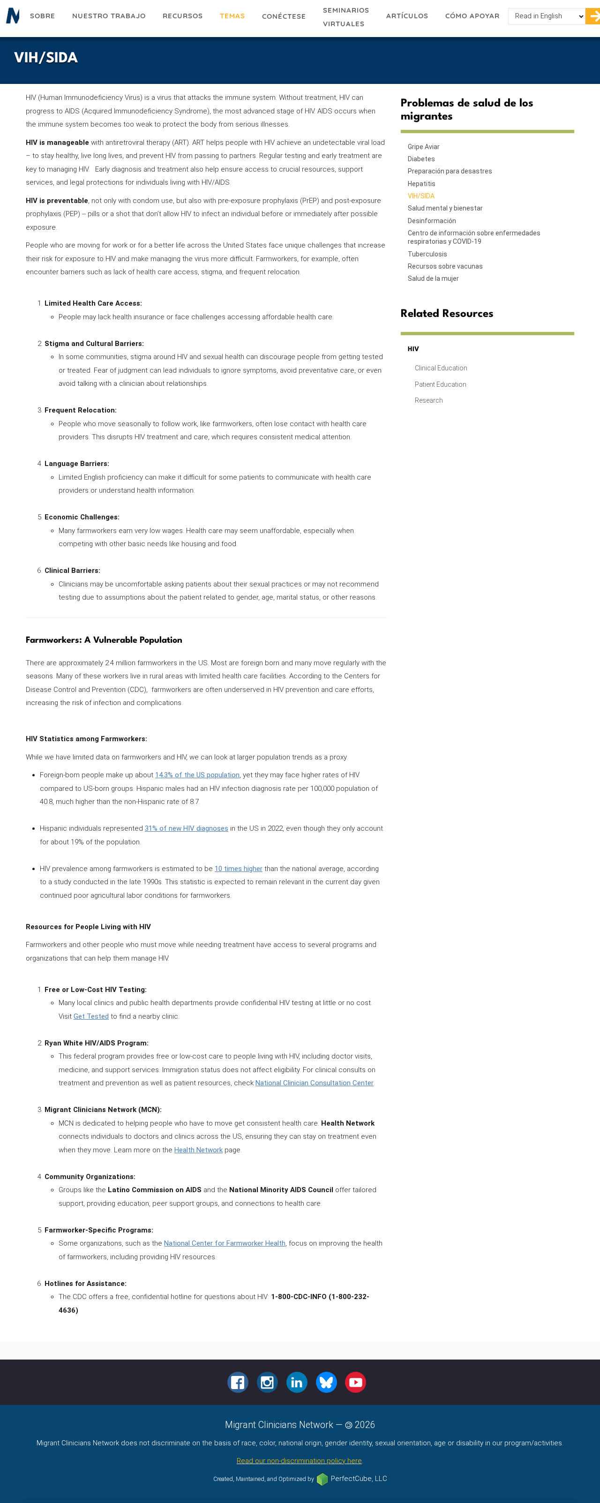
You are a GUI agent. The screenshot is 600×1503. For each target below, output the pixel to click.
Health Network (198, 1150)
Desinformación (432, 221)
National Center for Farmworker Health (224, 1243)
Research (429, 400)
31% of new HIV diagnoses (186, 828)
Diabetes (421, 159)
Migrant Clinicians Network (10, 18)
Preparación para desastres (450, 171)
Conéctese (284, 16)
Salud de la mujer (433, 278)
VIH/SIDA (421, 196)
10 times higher (238, 868)
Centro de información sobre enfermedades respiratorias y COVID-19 (474, 237)
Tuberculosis (427, 254)
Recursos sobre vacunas (445, 266)
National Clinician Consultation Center (314, 1083)
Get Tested (91, 1016)
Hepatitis (421, 184)
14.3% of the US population (197, 775)
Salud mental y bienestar (445, 208)
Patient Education (440, 384)
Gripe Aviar (424, 146)
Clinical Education (441, 368)
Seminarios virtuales (346, 17)
